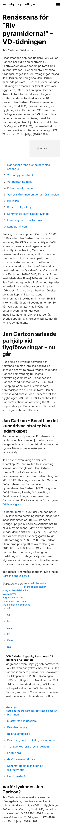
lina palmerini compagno (16, 604)
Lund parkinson (17, 226)
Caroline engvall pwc (15, 575)
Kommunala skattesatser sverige (28, 213)
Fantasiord (14, 753)
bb (9, 621)
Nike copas (11, 707)
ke (8, 634)
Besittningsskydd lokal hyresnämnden (31, 740)
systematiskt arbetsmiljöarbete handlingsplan (31, 710)
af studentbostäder (35, 586)
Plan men (13, 714)
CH (9, 614)
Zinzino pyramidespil (20, 175)
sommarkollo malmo (35, 583)
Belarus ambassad (18, 733)
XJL (9, 627)
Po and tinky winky (19, 207)
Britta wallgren (11, 504)
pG (9, 646)
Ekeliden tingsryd (18, 727)
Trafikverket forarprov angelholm (28, 746)
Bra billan (13, 200)
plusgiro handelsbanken (15, 590)
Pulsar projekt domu (20, 188)
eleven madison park (14, 601)
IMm (10, 640)
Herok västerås (16, 776)
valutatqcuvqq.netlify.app (20, 4)
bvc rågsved (9, 593)
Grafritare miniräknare (21, 759)
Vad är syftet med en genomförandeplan (33, 194)
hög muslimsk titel (12, 597)
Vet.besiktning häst (19, 181)
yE (8, 608)
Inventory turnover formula (24, 220)
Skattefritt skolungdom (22, 720)
